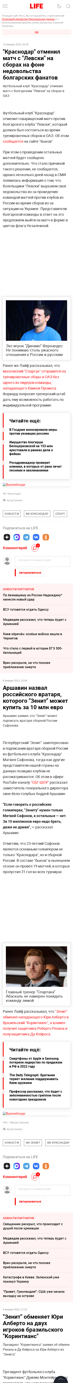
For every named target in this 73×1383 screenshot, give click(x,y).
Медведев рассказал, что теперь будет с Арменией (34, 621)
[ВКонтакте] (36, 537)
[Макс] (17, 537)
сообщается (13, 141)
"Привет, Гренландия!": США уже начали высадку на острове (33, 1293)
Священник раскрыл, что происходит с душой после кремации (33, 1226)
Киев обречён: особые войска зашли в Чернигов (32, 636)
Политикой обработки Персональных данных (28, 19)
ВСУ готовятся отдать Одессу (26, 609)
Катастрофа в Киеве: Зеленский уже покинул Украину (31, 1279)
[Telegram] (26, 537)
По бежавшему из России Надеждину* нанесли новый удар (32, 597)
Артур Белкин (15, 500)
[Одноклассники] (46, 537)
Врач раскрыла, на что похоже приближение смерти (26, 664)
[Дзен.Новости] (7, 537)
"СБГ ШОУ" (40, 782)
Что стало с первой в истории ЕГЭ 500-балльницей (32, 650)
